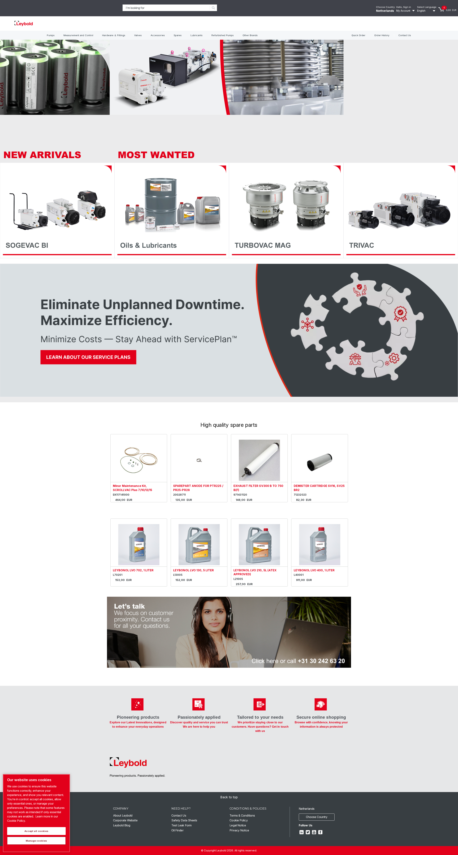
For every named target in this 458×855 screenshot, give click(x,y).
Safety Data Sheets (184, 820)
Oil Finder (177, 830)
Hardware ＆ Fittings (113, 35)
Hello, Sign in (403, 7)
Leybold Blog (121, 825)
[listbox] (427, 11)
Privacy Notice (239, 830)
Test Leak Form (181, 825)
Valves (138, 35)
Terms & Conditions (242, 815)
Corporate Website (125, 820)
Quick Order (358, 35)
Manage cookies (36, 840)
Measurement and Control (78, 35)
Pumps (51, 35)
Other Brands (250, 35)
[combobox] (166, 8)
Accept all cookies (36, 831)
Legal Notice (238, 825)
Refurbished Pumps (222, 35)
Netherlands (385, 11)
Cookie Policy (239, 820)
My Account (403, 10)
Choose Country (385, 7)
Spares (178, 35)
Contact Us (404, 35)
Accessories (158, 35)
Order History (381, 35)
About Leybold (122, 815)
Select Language (427, 7)
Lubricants (197, 35)
